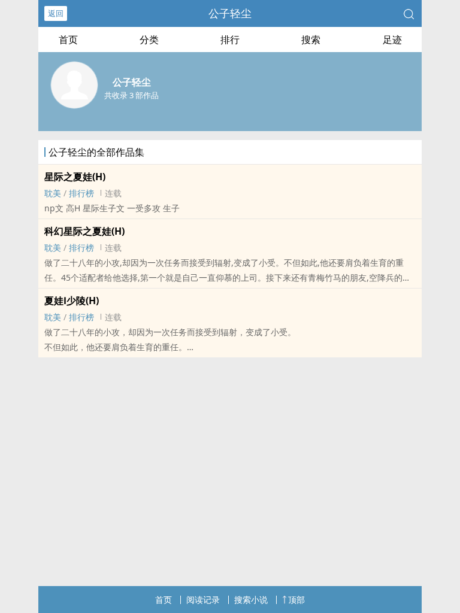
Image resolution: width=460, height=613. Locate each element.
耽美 (52, 193)
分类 (149, 39)
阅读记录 (203, 599)
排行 (230, 39)
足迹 (392, 39)
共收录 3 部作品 (131, 95)
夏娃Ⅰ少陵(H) (71, 300)
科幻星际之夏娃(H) (84, 231)
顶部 (296, 599)
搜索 (310, 39)
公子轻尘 (230, 13)
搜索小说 (251, 599)
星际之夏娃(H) (74, 176)
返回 (55, 13)
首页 (68, 39)
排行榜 (81, 193)
